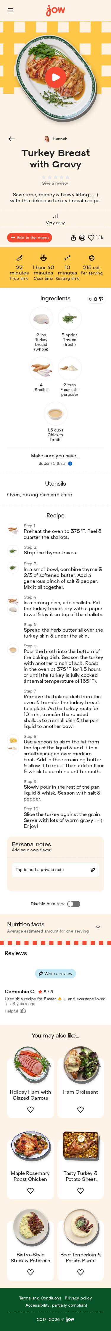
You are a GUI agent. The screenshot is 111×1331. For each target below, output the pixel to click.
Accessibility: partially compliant (56, 1305)
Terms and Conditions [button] (40, 1298)
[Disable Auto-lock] (73, 904)
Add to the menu (33, 238)
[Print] (82, 237)
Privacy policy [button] (78, 1298)
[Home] (55, 11)
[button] (11, 10)
